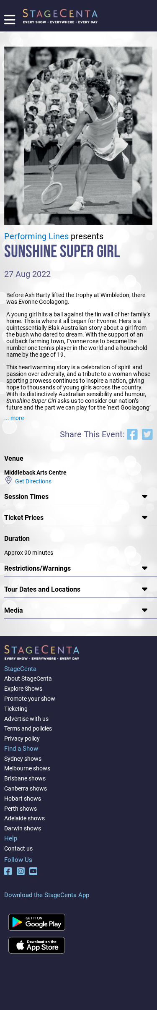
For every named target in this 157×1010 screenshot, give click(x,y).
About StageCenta (28, 678)
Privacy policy (22, 738)
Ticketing (16, 708)
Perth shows (20, 808)
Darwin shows (22, 828)
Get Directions (32, 481)
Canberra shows (25, 788)
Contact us (18, 848)
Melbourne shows (27, 768)
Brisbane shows (25, 778)
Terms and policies (28, 728)
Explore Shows (23, 688)
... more (14, 418)
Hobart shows (22, 798)
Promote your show (29, 698)
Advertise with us (26, 718)
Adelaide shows (24, 818)
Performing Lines (36, 236)
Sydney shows (22, 758)
